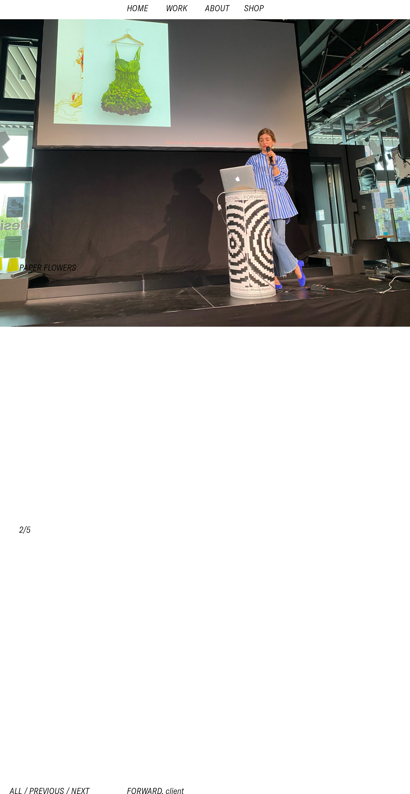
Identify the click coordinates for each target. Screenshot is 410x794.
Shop (254, 8)
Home (137, 8)
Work (176, 8)
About (217, 8)
